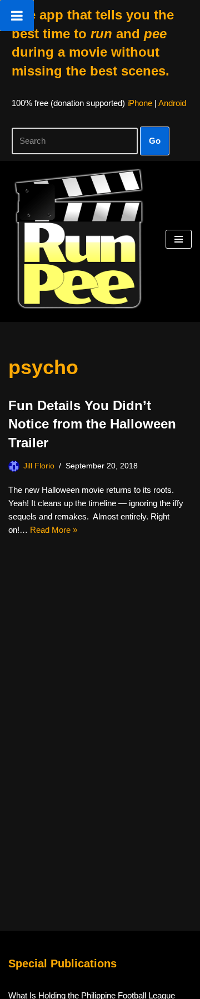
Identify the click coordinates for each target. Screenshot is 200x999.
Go (155, 140)
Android (172, 103)
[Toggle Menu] (17, 15)
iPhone (139, 103)
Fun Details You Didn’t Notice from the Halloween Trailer (92, 424)
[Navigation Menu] (179, 239)
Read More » (53, 529)
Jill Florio (38, 466)
